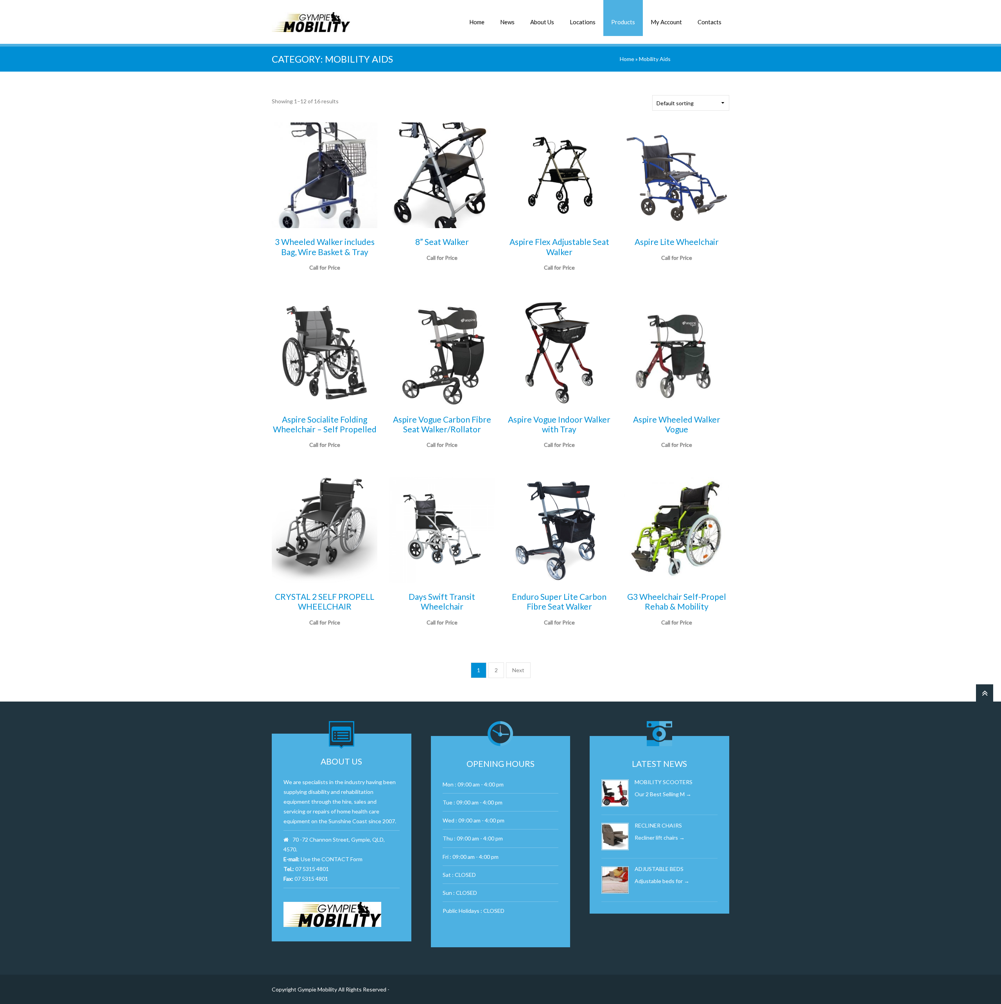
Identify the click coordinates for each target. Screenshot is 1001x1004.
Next (518, 670)
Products (623, 21)
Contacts (709, 21)
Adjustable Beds (659, 868)
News (507, 21)
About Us (542, 21)
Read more (324, 277)
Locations (583, 21)
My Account (666, 21)
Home (476, 21)
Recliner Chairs (658, 825)
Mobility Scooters (663, 782)
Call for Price (559, 277)
